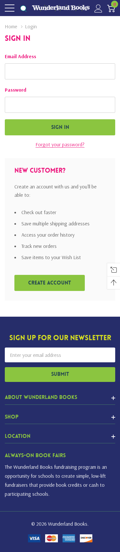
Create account (49, 283)
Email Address (20, 56)
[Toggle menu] (9, 8)
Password (15, 89)
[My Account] (98, 8)
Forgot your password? (60, 144)
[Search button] (23, 8)
